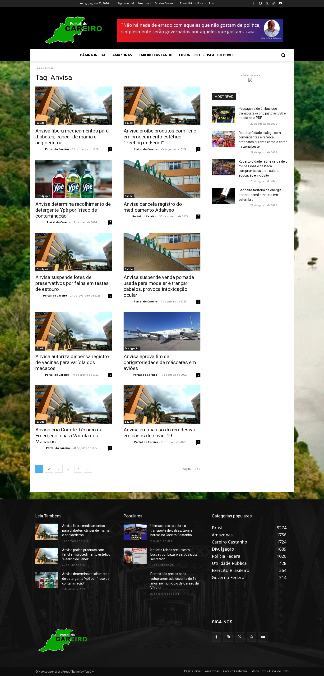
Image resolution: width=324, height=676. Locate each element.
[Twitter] (267, 3)
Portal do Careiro (57, 149)
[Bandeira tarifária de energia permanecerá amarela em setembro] (223, 196)
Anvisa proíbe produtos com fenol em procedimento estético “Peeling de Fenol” (161, 137)
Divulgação (43, 196)
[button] (283, 55)
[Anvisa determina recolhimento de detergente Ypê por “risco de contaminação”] (73, 179)
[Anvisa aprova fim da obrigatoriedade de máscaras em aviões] (162, 331)
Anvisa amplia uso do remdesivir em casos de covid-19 (159, 432)
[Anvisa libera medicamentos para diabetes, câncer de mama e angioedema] (73, 106)
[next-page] (88, 469)
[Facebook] (254, 3)
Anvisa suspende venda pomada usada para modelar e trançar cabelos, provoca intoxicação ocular (159, 286)
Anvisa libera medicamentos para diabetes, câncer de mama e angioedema (72, 137)
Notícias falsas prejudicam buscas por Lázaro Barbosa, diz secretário (173, 554)
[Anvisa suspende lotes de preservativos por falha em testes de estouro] (73, 252)
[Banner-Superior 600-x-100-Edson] (200, 30)
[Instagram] (260, 3)
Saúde (40, 122)
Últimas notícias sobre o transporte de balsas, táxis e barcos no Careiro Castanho (171, 530)
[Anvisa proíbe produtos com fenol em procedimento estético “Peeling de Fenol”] (162, 106)
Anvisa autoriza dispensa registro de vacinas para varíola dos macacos (72, 362)
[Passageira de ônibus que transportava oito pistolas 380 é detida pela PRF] (223, 114)
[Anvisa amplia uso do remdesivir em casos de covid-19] (162, 404)
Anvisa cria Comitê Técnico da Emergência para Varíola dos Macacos (68, 435)
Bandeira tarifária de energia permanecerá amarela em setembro (260, 194)
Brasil (40, 348)
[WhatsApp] (273, 3)
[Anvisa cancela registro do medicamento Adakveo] (162, 179)
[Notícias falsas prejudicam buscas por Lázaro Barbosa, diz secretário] (135, 556)
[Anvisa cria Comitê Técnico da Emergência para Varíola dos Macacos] (73, 404)
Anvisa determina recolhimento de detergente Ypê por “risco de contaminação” (73, 210)
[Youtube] (280, 3)
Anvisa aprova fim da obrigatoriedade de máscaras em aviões (160, 362)
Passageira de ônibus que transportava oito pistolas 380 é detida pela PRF (262, 113)
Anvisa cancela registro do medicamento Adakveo (153, 207)
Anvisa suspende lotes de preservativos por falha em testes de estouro (72, 283)
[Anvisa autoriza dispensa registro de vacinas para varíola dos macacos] (73, 331)
